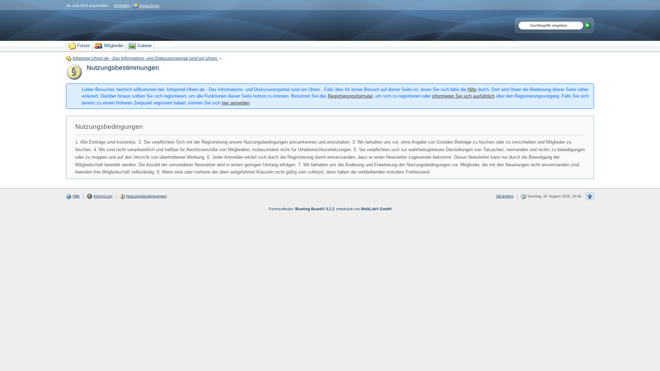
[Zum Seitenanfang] (590, 196)
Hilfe (472, 89)
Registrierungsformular (350, 96)
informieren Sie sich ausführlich (463, 96)
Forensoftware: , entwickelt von (330, 209)
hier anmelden (236, 102)
